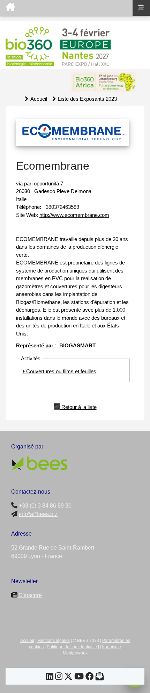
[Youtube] (79, 677)
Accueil (38, 99)
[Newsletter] (100, 677)
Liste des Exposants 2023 (87, 99)
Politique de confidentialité (72, 646)
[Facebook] (89, 677)
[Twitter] (68, 677)
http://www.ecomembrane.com (74, 215)
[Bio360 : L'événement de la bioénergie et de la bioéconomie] (66, 8)
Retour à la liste (78, 406)
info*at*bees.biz (38, 514)
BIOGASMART (77, 345)
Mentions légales (53, 640)
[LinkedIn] (49, 677)
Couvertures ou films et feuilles (60, 371)
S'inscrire (29, 595)
